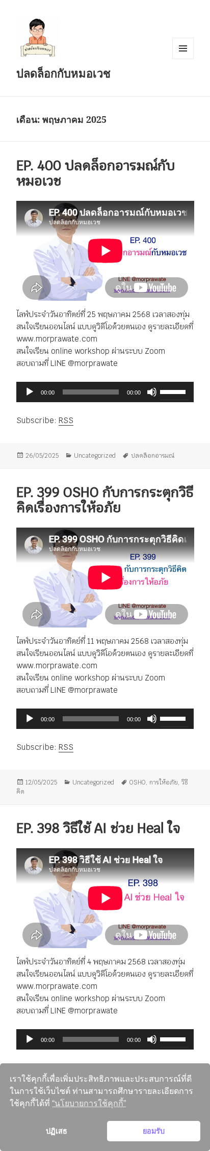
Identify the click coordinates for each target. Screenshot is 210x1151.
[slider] (174, 391)
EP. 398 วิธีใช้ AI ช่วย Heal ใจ (98, 829)
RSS (66, 420)
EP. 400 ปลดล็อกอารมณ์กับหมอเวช (95, 173)
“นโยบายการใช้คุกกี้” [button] (89, 1103)
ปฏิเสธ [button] (56, 1131)
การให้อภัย (163, 782)
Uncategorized (95, 456)
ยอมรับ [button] (154, 1131)
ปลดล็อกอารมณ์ (152, 456)
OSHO (137, 782)
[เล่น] (29, 392)
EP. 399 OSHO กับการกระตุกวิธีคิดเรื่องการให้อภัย (105, 500)
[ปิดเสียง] (152, 392)
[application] (105, 392)
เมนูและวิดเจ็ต (183, 48)
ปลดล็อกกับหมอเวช (63, 73)
